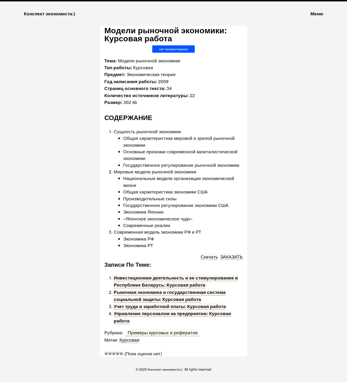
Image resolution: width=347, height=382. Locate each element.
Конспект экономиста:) (49, 13)
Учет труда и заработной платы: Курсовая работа (170, 306)
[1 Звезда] (106, 353)
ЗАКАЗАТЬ (231, 256)
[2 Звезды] (110, 353)
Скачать (209, 256)
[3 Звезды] (114, 353)
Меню (316, 13)
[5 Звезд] (121, 353)
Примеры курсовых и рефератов (163, 332)
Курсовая (129, 339)
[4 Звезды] (117, 353)
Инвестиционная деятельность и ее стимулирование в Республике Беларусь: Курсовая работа (176, 281)
